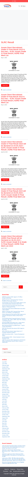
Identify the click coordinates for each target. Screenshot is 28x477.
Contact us (12, 469)
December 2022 (5, 390)
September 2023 (6, 379)
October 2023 (5, 377)
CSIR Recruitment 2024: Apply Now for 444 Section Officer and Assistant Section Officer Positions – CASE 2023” (13, 341)
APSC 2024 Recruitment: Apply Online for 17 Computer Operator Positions (12, 332)
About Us (6, 469)
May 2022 (4, 402)
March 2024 (5, 372)
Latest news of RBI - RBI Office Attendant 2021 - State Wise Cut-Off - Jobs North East (13, 459)
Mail (11, 471)
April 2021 (4, 424)
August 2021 (5, 418)
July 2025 (4, 362)
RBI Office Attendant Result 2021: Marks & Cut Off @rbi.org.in (13, 460)
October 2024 (5, 367)
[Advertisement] (14, 24)
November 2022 (5, 392)
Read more (5, 85)
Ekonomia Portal (6, 462)
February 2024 (5, 373)
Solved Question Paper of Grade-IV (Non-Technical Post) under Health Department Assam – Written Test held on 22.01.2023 (14, 447)
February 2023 (5, 387)
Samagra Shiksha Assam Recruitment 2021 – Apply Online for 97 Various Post (13, 451)
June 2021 (4, 421)
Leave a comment (7, 89)
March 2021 (5, 426)
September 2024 (6, 368)
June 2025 (4, 363)
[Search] (21, 287)
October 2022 (5, 394)
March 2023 (5, 385)
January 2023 (5, 389)
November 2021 (5, 413)
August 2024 (5, 370)
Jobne (3, 445)
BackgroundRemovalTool (19, 471)
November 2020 (5, 433)
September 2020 (6, 436)
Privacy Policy (20, 469)
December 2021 (5, 411)
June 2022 (4, 401)
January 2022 (5, 409)
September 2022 (6, 396)
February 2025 (5, 365)
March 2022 (5, 406)
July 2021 (4, 419)
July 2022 (4, 399)
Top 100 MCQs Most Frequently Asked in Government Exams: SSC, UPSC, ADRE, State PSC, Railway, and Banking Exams (14, 319)
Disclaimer (5, 471)
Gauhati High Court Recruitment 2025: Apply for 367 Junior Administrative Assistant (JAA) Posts (14, 303)
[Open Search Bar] (19, 6)
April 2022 (4, 404)
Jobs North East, (16, 473)
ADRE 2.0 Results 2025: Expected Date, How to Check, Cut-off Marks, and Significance (13, 312)
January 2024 (5, 375)
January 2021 (5, 430)
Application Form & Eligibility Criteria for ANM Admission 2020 (13, 463)
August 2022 (5, 397)
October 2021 (5, 414)
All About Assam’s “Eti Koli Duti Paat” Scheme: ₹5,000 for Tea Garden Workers (12, 300)
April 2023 (4, 384)
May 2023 (4, 382)
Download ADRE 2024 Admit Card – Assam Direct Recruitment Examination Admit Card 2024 (13, 323)
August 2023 (5, 380)
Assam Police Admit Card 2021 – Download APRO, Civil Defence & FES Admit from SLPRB (13, 455)
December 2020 (5, 431)
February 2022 (5, 407)
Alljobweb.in (5, 449)
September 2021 (6, 416)
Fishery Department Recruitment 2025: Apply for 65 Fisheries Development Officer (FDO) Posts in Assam (14, 315)
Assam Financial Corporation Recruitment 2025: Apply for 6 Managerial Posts (13, 306)
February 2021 (5, 428)
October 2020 (5, 435)
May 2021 (4, 423)
